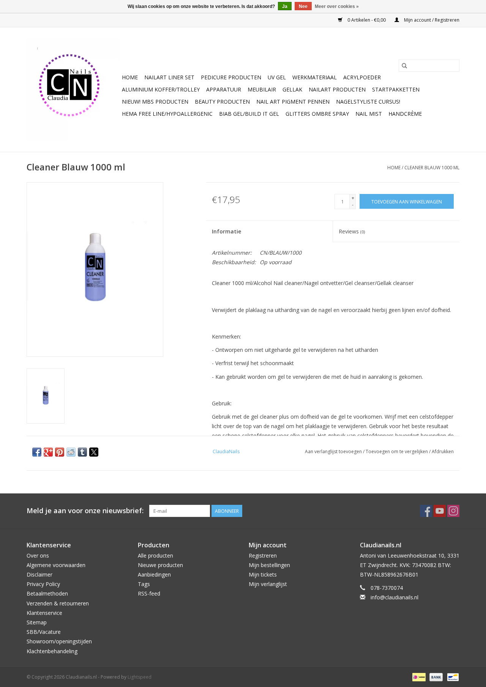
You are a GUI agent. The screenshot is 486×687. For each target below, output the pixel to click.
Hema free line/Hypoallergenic (167, 113)
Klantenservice (44, 612)
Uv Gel (277, 77)
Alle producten (155, 555)
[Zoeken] (404, 66)
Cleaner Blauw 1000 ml (431, 167)
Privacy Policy (43, 584)
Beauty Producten (222, 101)
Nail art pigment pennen (293, 101)
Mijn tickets (263, 574)
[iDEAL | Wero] (418, 676)
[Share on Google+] (48, 452)
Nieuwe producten (160, 565)
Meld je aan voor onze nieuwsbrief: (85, 511)
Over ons (38, 555)
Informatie (226, 231)
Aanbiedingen (154, 574)
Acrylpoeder (362, 77)
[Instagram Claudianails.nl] (453, 511)
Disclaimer (39, 574)
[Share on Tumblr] (82, 452)
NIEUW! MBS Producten (155, 101)
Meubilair (262, 89)
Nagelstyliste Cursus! (368, 101)
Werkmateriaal (314, 77)
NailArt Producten (337, 89)
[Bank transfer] (435, 676)
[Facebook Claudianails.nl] (426, 511)
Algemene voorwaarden (56, 565)
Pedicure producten (231, 77)
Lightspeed (139, 677)
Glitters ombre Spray (317, 113)
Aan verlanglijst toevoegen (334, 451)
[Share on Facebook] (36, 452)
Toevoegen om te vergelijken (397, 451)
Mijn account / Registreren (431, 20)
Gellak (292, 89)
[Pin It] (59, 452)
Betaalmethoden (47, 593)
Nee (303, 6)
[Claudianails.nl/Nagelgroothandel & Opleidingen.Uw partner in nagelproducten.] (73, 89)
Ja (284, 6)
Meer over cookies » (337, 6)
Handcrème (405, 113)
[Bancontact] (451, 676)
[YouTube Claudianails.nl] (440, 511)
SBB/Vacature (44, 631)
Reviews (352, 231)
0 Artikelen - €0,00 (366, 20)
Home (130, 77)
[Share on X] (93, 452)
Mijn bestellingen (269, 565)
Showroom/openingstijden (59, 641)
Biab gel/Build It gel (249, 113)
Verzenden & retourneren (58, 603)
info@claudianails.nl (394, 597)
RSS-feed (149, 593)
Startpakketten (396, 89)
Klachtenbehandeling (52, 651)
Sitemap (37, 622)
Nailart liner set (169, 77)
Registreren (263, 555)
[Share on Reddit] (71, 452)
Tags (144, 584)
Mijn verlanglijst (268, 584)
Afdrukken (443, 451)
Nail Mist (368, 113)
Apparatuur (223, 89)
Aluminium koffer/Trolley (161, 89)
